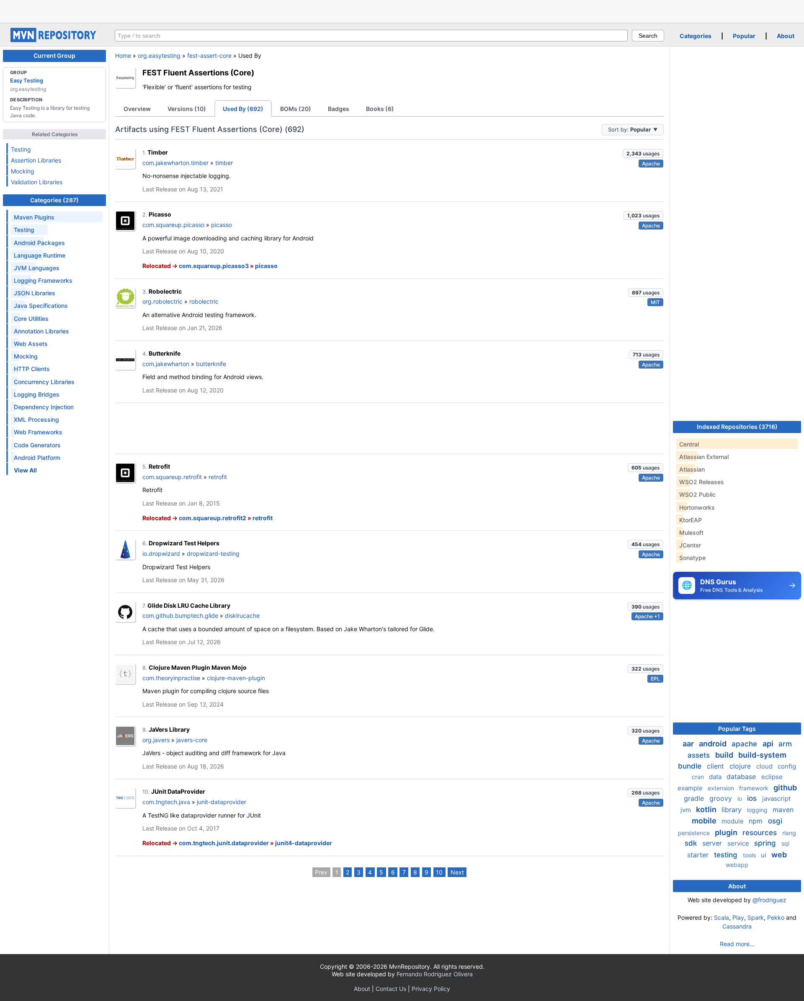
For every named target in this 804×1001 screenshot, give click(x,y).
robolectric (204, 301)
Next (457, 872)
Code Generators (37, 445)
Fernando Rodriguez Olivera (435, 974)
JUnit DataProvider (178, 791)
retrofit (218, 476)
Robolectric (165, 291)
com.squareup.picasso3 (214, 265)
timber (224, 162)
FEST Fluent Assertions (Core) (198, 72)
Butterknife (164, 353)
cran (699, 776)
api (769, 743)
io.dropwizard (161, 553)
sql (785, 843)
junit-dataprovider (221, 801)
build (725, 755)
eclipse (772, 777)
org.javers (156, 739)
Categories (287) (54, 200)
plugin (727, 832)
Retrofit (159, 466)
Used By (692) (243, 108)
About (785, 35)
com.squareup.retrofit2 (212, 517)
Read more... (737, 943)
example (691, 788)
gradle (695, 798)
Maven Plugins (34, 217)
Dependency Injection (44, 406)
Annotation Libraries (41, 331)
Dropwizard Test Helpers (184, 543)
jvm (686, 810)
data (716, 777)
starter (699, 855)
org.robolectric (162, 301)
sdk (692, 843)
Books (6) (380, 108)
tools (750, 855)
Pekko (775, 917)
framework (754, 788)
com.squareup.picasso (173, 224)
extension (722, 788)
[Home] (54, 40)
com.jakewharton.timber (175, 162)
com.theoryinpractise (171, 677)
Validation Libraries (36, 182)
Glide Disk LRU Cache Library (188, 605)
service (739, 843)
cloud (765, 766)
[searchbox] (371, 35)
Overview (137, 108)
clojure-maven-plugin (236, 677)
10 (439, 872)
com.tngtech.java (166, 801)
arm (785, 744)
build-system (762, 755)
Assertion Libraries (36, 160)
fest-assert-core (209, 55)
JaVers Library (169, 729)
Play (738, 917)
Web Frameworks (38, 432)
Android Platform (37, 457)
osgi (775, 821)
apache (745, 744)
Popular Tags (737, 728)
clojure (741, 766)
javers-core (191, 739)
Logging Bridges (36, 394)
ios (753, 798)
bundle (691, 766)
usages (643, 153)
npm (757, 821)
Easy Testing (26, 80)
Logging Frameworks (43, 280)
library (733, 809)
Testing (21, 149)
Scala (721, 917)
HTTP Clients (32, 368)
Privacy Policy (431, 988)
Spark (755, 917)
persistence (694, 832)
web (779, 854)
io (740, 798)
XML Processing (36, 419)
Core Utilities (31, 318)
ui (764, 855)
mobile (705, 820)
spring (766, 843)
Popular (744, 35)
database (742, 776)
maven (783, 809)
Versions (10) (187, 108)
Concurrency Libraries (44, 381)
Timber (157, 152)
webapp (737, 864)
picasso (221, 224)
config (787, 766)
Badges (338, 108)
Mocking (22, 171)
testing (727, 855)
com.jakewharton (165, 363)
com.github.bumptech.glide (180, 615)
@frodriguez (769, 899)
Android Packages (39, 242)
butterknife (211, 363)
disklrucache (242, 615)
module (733, 821)
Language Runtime (39, 255)
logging (758, 809)
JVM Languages (36, 267)
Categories (695, 35)
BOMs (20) (295, 108)
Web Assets (31, 343)
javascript (776, 798)
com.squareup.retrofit (172, 476)
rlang (789, 832)
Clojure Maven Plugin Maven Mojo (198, 667)
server (713, 843)
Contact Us (391, 988)
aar (689, 743)
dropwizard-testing (213, 553)
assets (700, 755)
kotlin (707, 809)
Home (123, 55)
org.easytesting (159, 55)
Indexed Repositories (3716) (737, 426)
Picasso (160, 214)
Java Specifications (41, 305)
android (713, 743)
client (716, 766)
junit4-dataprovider (303, 842)
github (785, 787)
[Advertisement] (402, 10)
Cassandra (737, 926)
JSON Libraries (34, 293)
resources (760, 832)
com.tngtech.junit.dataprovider (224, 842)
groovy (721, 798)
